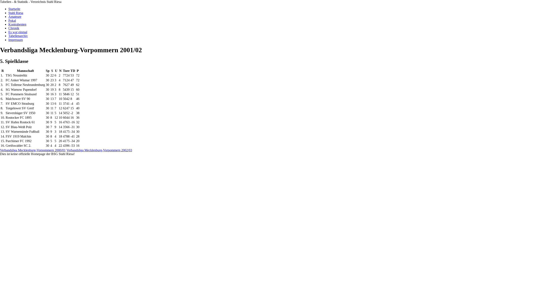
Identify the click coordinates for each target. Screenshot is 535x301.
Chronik (13, 28)
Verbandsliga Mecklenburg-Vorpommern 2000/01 (33, 150)
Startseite (14, 9)
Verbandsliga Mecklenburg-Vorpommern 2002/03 (99, 150)
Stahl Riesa (15, 13)
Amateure (14, 16)
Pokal (12, 20)
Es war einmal (17, 32)
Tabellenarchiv (18, 36)
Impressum (15, 40)
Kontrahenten (17, 24)
